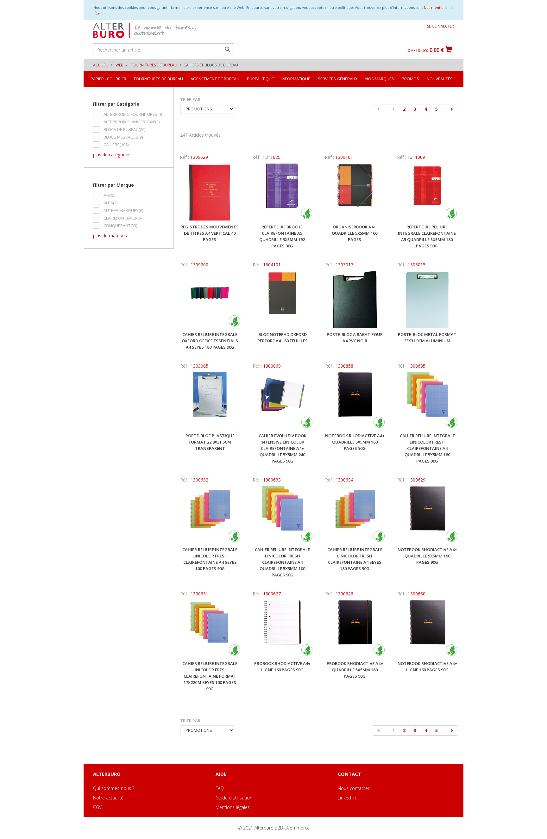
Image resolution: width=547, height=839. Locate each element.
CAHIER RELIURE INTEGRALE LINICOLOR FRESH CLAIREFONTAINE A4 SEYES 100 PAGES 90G (209, 559)
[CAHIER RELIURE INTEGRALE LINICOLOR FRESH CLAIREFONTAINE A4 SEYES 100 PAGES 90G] (210, 514)
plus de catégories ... (114, 155)
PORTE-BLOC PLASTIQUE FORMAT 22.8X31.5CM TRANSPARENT (210, 442)
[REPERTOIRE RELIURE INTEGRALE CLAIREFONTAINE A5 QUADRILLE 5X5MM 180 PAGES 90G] (427, 192)
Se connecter (440, 26)
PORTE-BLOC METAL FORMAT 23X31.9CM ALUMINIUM (427, 338)
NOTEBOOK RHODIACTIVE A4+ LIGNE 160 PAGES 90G (427, 667)
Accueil (100, 65)
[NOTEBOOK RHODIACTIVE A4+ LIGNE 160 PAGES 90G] (427, 628)
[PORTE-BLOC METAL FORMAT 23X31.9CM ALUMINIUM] (427, 299)
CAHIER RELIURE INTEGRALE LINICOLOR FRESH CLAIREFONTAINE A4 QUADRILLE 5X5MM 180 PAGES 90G (427, 448)
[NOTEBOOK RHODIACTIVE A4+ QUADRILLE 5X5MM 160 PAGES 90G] (355, 400)
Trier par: (190, 99)
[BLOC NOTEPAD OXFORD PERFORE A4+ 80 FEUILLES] (282, 299)
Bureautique (260, 79)
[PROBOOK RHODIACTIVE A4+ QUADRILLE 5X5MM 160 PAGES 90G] (355, 628)
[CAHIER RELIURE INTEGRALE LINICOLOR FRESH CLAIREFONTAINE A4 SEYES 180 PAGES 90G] (355, 514)
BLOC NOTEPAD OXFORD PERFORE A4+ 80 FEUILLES (282, 338)
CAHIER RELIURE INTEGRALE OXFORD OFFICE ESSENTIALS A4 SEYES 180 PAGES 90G (210, 341)
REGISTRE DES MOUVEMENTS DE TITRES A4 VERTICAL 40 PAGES (209, 233)
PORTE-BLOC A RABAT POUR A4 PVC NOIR (355, 338)
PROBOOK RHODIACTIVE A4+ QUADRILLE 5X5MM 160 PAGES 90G (355, 670)
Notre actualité (108, 798)
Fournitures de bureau (154, 65)
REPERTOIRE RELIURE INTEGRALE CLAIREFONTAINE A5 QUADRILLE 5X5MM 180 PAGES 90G (427, 236)
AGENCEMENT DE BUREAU (215, 79)
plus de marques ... (112, 236)
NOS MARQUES (379, 79)
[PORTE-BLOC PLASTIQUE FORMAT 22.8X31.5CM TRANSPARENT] (210, 400)
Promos (410, 79)
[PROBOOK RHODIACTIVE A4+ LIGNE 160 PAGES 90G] (282, 628)
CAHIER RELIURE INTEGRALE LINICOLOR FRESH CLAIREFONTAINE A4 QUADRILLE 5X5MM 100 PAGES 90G (282, 562)
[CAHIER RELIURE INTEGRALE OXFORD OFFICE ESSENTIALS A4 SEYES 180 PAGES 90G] (210, 299)
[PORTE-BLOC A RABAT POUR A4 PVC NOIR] (355, 299)
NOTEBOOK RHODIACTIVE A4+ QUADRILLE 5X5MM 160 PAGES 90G (355, 442)
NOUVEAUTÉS (440, 79)
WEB (119, 65)
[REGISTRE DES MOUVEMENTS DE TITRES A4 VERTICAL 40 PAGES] (210, 192)
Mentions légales (233, 807)
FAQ (220, 788)
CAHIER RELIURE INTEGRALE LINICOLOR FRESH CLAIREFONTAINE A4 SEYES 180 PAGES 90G (354, 559)
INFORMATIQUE (295, 79)
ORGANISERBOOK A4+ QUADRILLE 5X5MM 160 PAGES (354, 233)
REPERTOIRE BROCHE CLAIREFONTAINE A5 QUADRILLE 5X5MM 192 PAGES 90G (282, 236)
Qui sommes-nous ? (113, 788)
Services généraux (338, 79)
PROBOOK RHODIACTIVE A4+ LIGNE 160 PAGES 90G (282, 667)
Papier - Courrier (108, 79)
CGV (97, 807)
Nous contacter (353, 788)
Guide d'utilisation (234, 798)
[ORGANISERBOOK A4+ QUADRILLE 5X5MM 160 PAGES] (355, 192)
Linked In (347, 798)
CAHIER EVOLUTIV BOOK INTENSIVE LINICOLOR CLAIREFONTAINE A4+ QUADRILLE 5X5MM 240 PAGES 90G (282, 448)
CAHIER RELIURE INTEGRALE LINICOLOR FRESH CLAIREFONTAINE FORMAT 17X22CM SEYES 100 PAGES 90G (209, 676)
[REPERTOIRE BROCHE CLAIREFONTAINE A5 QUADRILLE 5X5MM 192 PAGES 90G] (282, 192)
